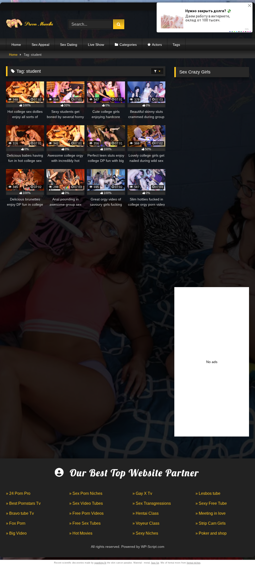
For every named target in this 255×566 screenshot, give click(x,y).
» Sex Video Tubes (86, 503)
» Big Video (16, 533)
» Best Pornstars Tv (23, 503)
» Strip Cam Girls (210, 523)
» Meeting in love (210, 513)
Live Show (96, 45)
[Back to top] (239, 551)
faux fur (155, 563)
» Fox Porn (15, 523)
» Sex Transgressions (151, 503)
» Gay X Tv (142, 493)
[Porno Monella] (32, 24)
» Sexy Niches (145, 533)
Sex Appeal (40, 45)
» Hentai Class (145, 513)
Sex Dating (68, 45)
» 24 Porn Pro (18, 493)
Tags (176, 45)
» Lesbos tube (207, 493)
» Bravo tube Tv (20, 513)
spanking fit (100, 563)
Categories (128, 45)
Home (16, 45)
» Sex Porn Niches (85, 493)
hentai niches (193, 563)
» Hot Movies (80, 533)
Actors (157, 45)
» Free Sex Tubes (85, 523)
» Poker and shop (211, 533)
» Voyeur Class (145, 523)
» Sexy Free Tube (211, 503)
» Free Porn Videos (86, 513)
